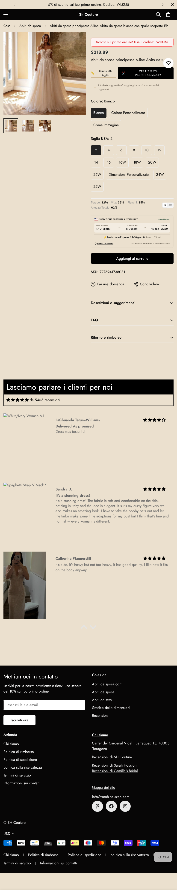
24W (160, 174)
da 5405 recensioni (45, 400)
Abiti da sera (102, 699)
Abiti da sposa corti (107, 684)
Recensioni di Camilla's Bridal (115, 771)
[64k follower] (125, 806)
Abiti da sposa (30, 25)
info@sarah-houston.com (110, 796)
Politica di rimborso (18, 751)
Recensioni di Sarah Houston (114, 765)
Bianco (98, 112)
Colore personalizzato (128, 112)
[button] (168, 14)
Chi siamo (11, 744)
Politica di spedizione (20, 759)
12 (159, 150)
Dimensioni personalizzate (129, 174)
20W (152, 162)
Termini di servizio (17, 775)
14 (96, 162)
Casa (6, 25)
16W (122, 162)
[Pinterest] (97, 806)
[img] (17, 400)
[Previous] (14, 4)
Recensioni (100, 715)
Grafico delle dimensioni (111, 707)
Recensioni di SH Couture (112, 757)
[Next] (162, 4)
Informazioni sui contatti (21, 783)
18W (137, 162)
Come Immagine (106, 125)
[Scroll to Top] (168, 865)
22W (97, 186)
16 (109, 162)
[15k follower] (111, 806)
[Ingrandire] (76, 42)
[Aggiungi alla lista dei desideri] (168, 63)
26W (97, 174)
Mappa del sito (103, 787)
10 (147, 150)
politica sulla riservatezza (22, 767)
